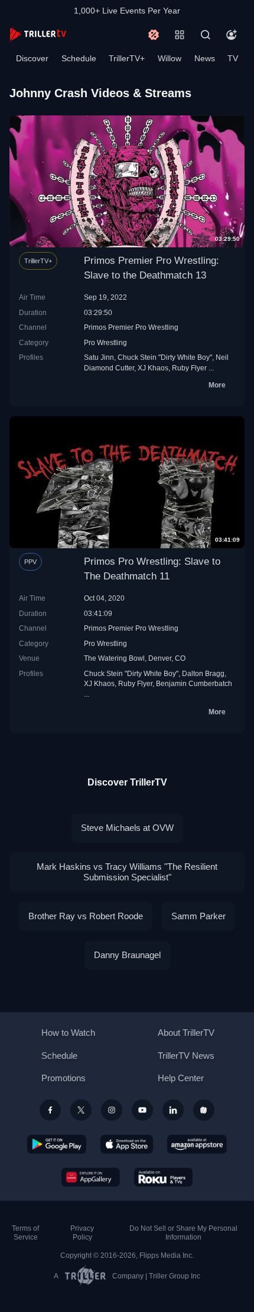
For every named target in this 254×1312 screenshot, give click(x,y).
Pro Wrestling (105, 342)
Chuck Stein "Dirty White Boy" (165, 357)
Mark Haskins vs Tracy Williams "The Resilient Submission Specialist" (127, 872)
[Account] (232, 35)
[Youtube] (142, 1110)
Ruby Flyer (189, 368)
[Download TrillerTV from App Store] (126, 1144)
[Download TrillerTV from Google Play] (56, 1144)
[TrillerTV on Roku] (163, 1177)
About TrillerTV (186, 1033)
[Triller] (203, 1110)
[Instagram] (111, 1110)
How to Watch (68, 1033)
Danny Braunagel (127, 955)
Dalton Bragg (203, 673)
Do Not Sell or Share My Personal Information (183, 1232)
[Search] (206, 35)
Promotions (63, 1078)
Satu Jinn (99, 357)
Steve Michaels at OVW (127, 828)
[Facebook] (50, 1110)
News (204, 58)
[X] (81, 1110)
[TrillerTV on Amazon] (197, 1144)
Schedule (78, 58)
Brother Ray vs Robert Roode (85, 916)
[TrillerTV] (37, 34)
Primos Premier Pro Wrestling (131, 327)
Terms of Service (25, 1232)
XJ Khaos (153, 368)
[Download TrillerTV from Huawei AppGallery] (90, 1177)
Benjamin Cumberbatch (194, 683)
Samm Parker (198, 916)
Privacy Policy (82, 1232)
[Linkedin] (173, 1110)
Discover (32, 58)
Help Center (181, 1078)
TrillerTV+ (127, 58)
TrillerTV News (186, 1056)
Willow (169, 58)
